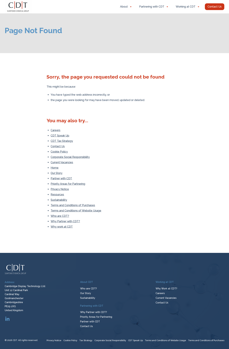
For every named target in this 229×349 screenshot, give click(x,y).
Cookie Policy (59, 151)
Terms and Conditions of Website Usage (76, 210)
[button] (214, 6)
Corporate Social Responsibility (70, 157)
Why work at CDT (62, 226)
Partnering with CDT (151, 6)
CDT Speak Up (60, 135)
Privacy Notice (60, 189)
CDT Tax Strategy (62, 141)
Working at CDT (185, 6)
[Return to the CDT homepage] (114, 269)
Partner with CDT (61, 178)
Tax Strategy (85, 340)
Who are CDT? (60, 216)
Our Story (56, 173)
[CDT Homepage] (18, 6)
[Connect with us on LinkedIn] (7, 319)
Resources (57, 194)
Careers (55, 130)
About (124, 6)
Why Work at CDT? (166, 288)
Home (55, 167)
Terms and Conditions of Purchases (73, 205)
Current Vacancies (62, 162)
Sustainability (59, 199)
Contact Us (58, 146)
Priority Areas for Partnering (68, 183)
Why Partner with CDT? (65, 221)
